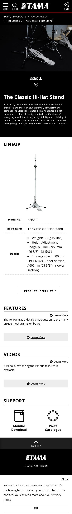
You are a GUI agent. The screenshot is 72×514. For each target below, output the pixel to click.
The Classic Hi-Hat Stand (38, 20)
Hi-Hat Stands (12, 20)
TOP (6, 16)
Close (64, 479)
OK (36, 508)
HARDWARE (37, 16)
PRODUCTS (19, 16)
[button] (5, 6)
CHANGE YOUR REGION (36, 466)
